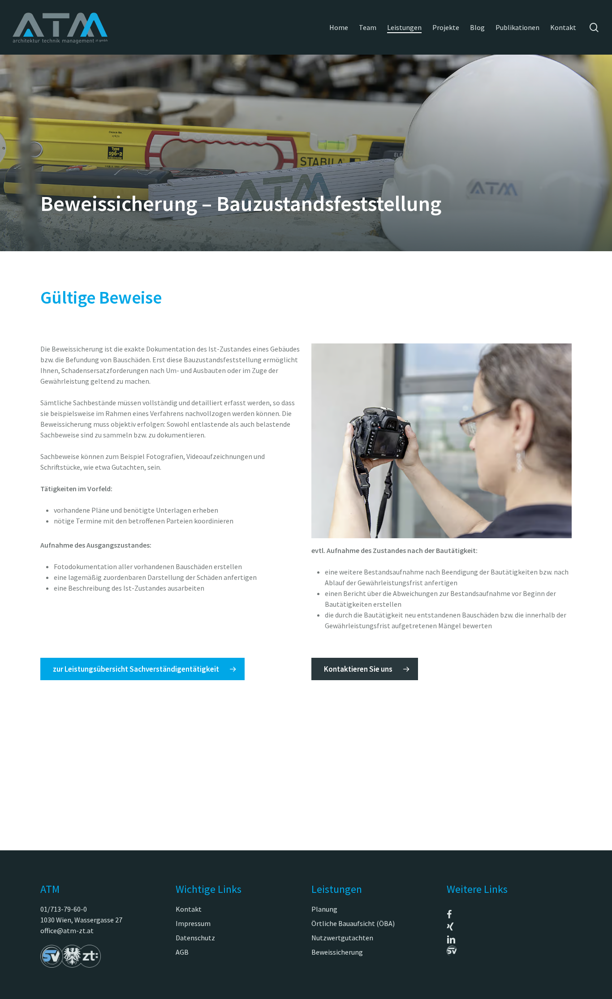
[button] (142, 669)
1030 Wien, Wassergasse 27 (81, 919)
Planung (324, 909)
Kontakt (189, 909)
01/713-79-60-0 (63, 909)
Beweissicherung (337, 952)
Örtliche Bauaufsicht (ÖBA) (353, 923)
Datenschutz (195, 937)
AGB (182, 952)
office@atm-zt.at (67, 930)
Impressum (193, 923)
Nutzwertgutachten (342, 937)
